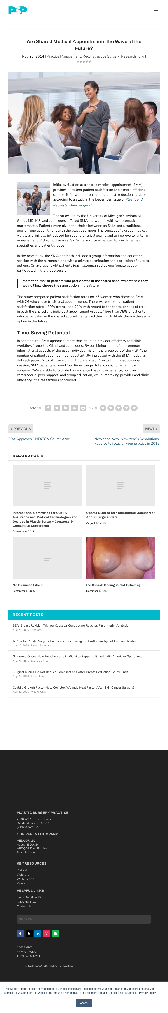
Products (36, 630)
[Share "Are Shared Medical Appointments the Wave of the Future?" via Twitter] (56, 407)
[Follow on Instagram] (46, 933)
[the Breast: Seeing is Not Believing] (120, 558)
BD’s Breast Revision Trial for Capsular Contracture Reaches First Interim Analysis (70, 626)
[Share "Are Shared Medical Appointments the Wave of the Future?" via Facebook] (48, 407)
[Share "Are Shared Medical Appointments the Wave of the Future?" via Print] (83, 407)
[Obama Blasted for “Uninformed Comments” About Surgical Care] (120, 485)
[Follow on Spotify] (55, 933)
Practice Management (64, 56)
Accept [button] (84, 1003)
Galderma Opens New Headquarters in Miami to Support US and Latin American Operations (77, 656)
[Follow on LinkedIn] (37, 933)
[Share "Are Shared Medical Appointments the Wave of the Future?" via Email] (74, 407)
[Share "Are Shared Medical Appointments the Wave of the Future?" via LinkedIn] (65, 407)
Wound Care (38, 692)
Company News (40, 661)
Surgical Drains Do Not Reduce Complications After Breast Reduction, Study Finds (70, 672)
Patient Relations (41, 645)
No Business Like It (28, 585)
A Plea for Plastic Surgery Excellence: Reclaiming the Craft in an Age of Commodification (75, 641)
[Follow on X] (29, 933)
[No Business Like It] (47, 558)
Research (128, 56)
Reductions (37, 676)
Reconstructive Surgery (101, 56)
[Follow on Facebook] (20, 933)
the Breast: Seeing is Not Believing (113, 585)
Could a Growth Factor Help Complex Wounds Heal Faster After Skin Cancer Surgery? (73, 687)
